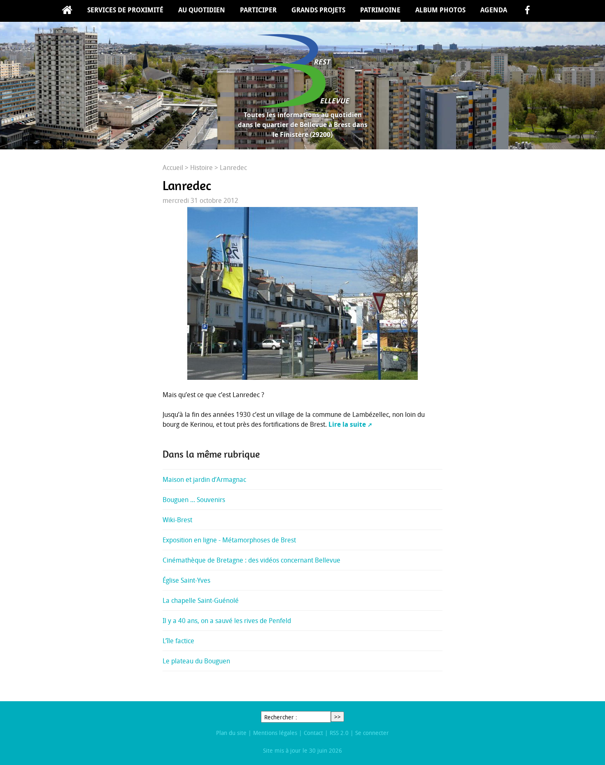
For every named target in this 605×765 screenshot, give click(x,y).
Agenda (493, 9)
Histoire (201, 167)
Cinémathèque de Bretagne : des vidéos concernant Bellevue (251, 560)
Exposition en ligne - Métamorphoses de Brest (229, 539)
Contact (313, 733)
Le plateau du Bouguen (196, 660)
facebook (527, 11)
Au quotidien (201, 9)
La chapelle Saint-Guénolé (201, 600)
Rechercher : (280, 717)
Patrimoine (380, 9)
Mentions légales (275, 733)
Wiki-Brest (177, 519)
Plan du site (231, 733)
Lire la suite (347, 424)
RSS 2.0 (339, 733)
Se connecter (372, 733)
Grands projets (318, 9)
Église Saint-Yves (186, 580)
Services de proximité (125, 9)
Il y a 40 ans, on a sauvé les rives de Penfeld (227, 620)
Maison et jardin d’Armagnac (204, 479)
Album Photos (440, 9)
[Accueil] (302, 71)
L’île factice (178, 640)
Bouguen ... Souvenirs (194, 499)
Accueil (67, 11)
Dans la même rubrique (211, 454)
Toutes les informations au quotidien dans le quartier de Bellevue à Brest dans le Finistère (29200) (303, 124)
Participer (258, 9)
